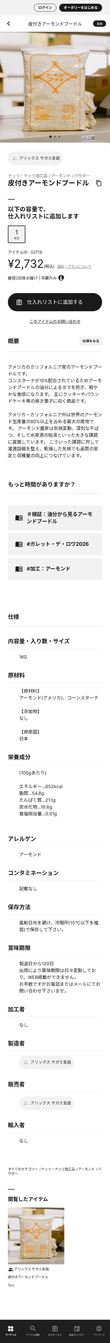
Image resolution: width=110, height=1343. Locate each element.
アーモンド (61, 175)
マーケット (11, 1334)
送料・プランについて (74, 266)
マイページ (99, 1334)
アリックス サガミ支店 (39, 158)
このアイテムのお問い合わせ (55, 321)
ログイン (45, 7)
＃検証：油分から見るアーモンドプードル (60, 517)
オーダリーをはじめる (81, 7)
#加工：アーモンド (49, 569)
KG (16, 234)
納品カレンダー (77, 1334)
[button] (50, 136)
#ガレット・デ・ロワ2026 (58, 544)
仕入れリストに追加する (55, 302)
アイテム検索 (33, 1334)
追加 (99, 23)
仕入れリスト (55, 1334)
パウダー (82, 175)
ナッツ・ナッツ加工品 (27, 175)
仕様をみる (90, 341)
